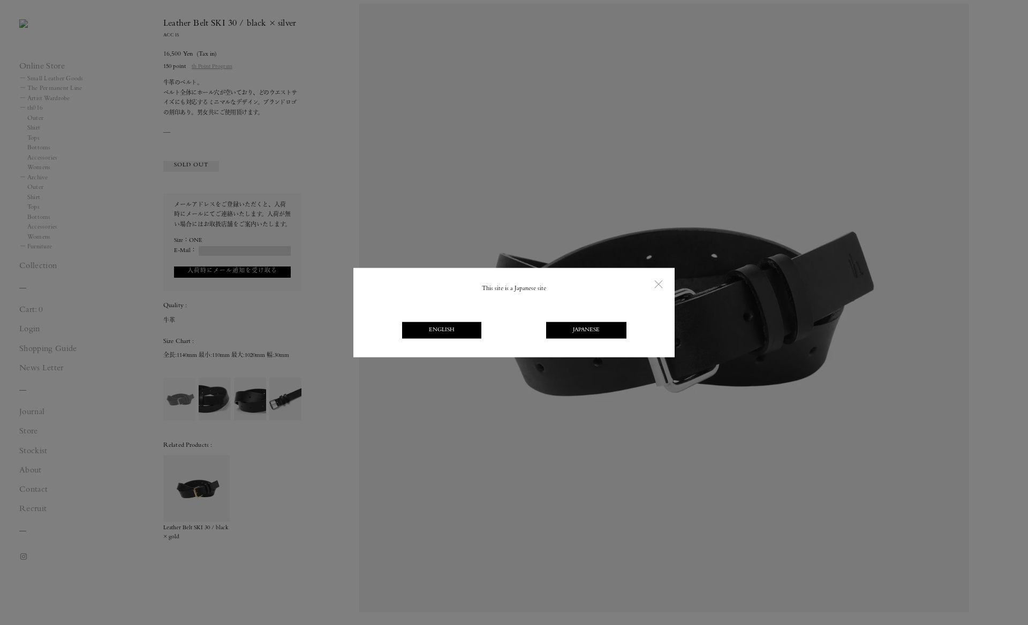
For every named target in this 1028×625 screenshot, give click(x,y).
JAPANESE (586, 330)
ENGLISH (442, 330)
